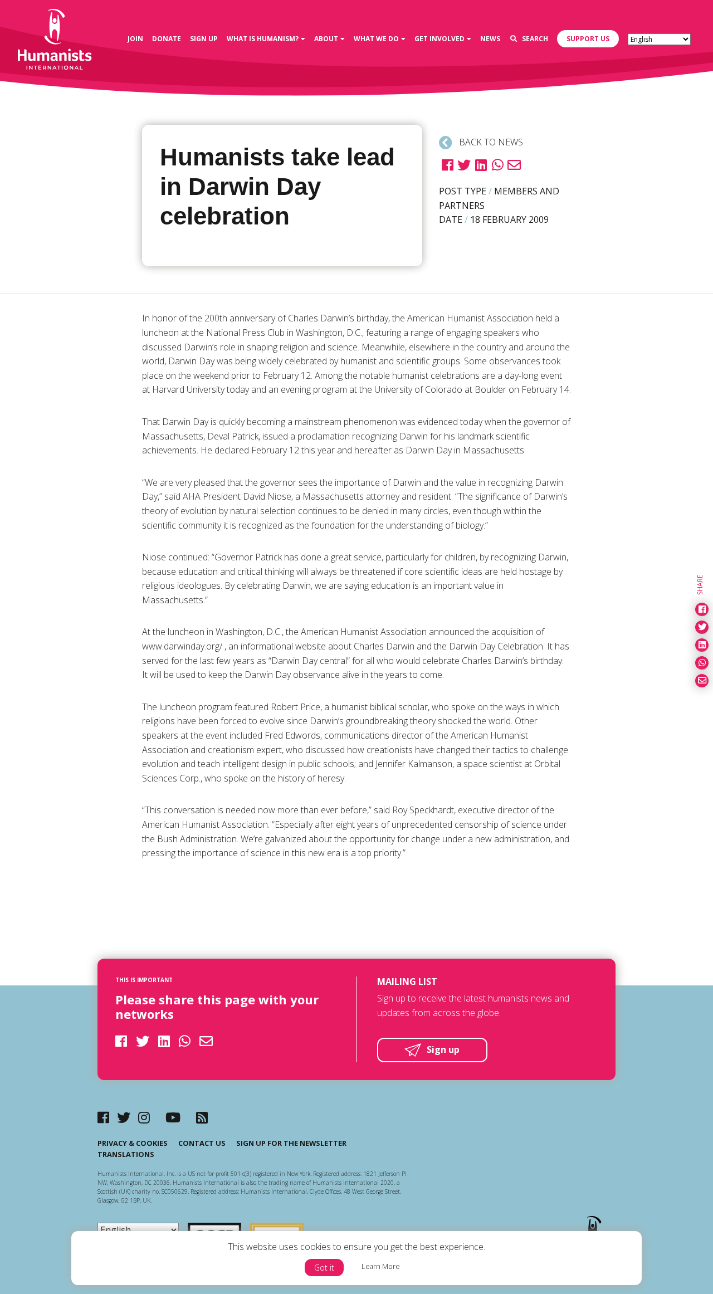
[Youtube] (172, 1117)
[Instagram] (144, 1117)
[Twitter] (123, 1117)
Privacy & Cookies (132, 1143)
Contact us (202, 1143)
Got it (324, 1267)
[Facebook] (103, 1117)
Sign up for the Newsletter (291, 1143)
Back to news (490, 142)
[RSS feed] (202, 1117)
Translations (125, 1154)
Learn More (381, 1266)
